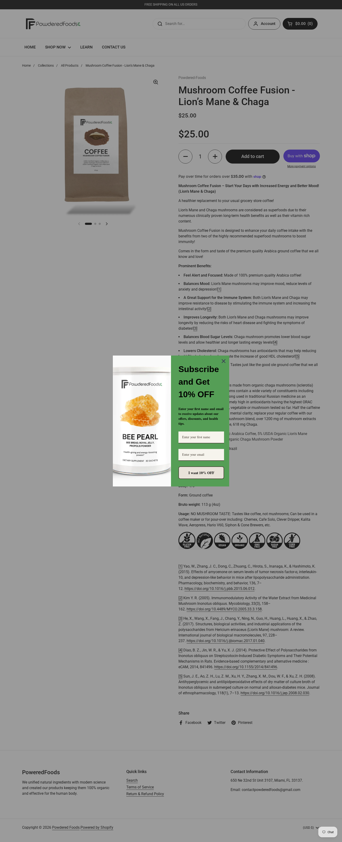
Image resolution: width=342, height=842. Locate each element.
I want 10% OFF (201, 472)
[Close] (223, 361)
